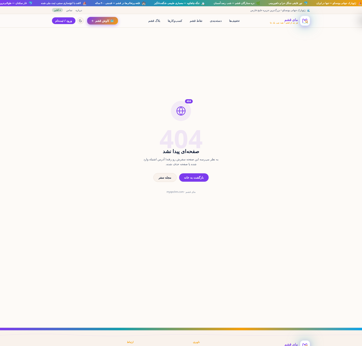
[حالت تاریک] (80, 20)
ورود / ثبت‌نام (63, 21)
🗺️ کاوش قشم (104, 21)
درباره (79, 10)
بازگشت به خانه (194, 177)
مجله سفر (165, 177)
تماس (69, 10)
